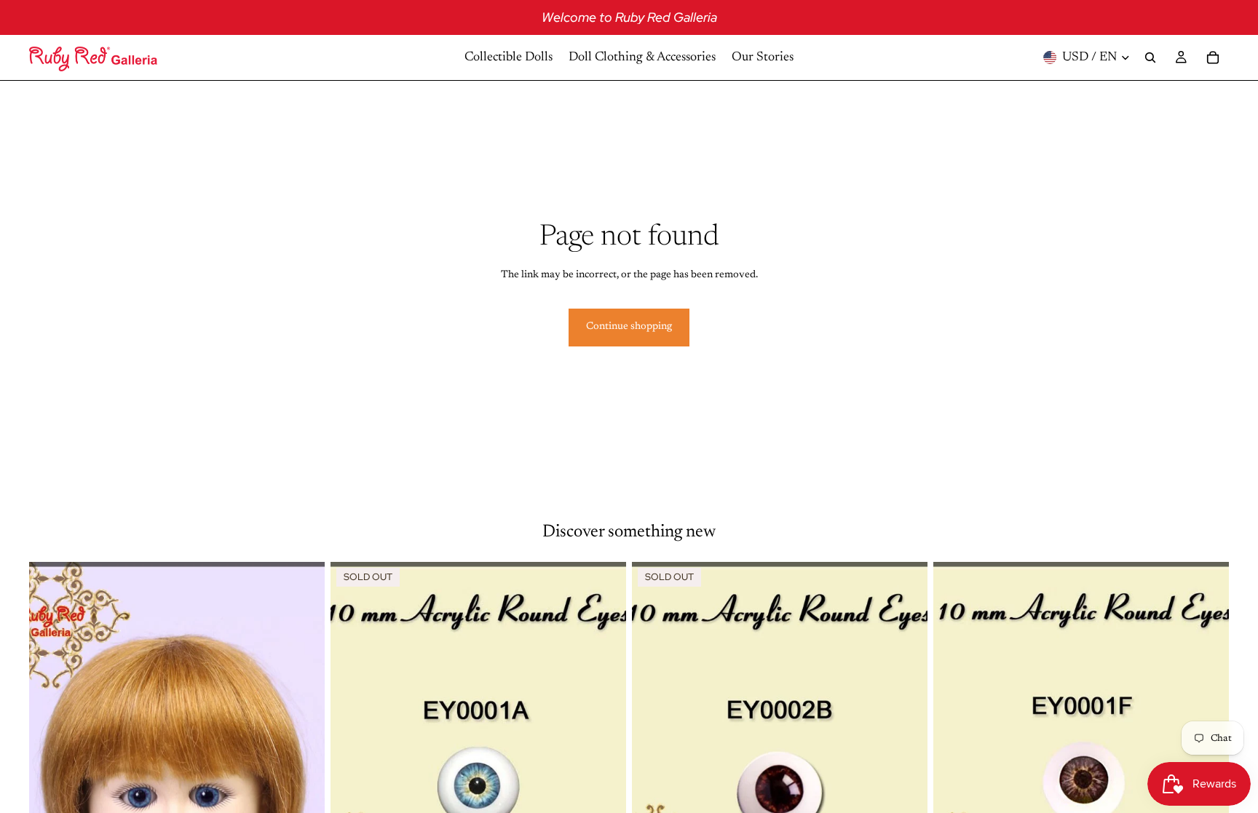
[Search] (1150, 57)
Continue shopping (629, 327)
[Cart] (1213, 57)
